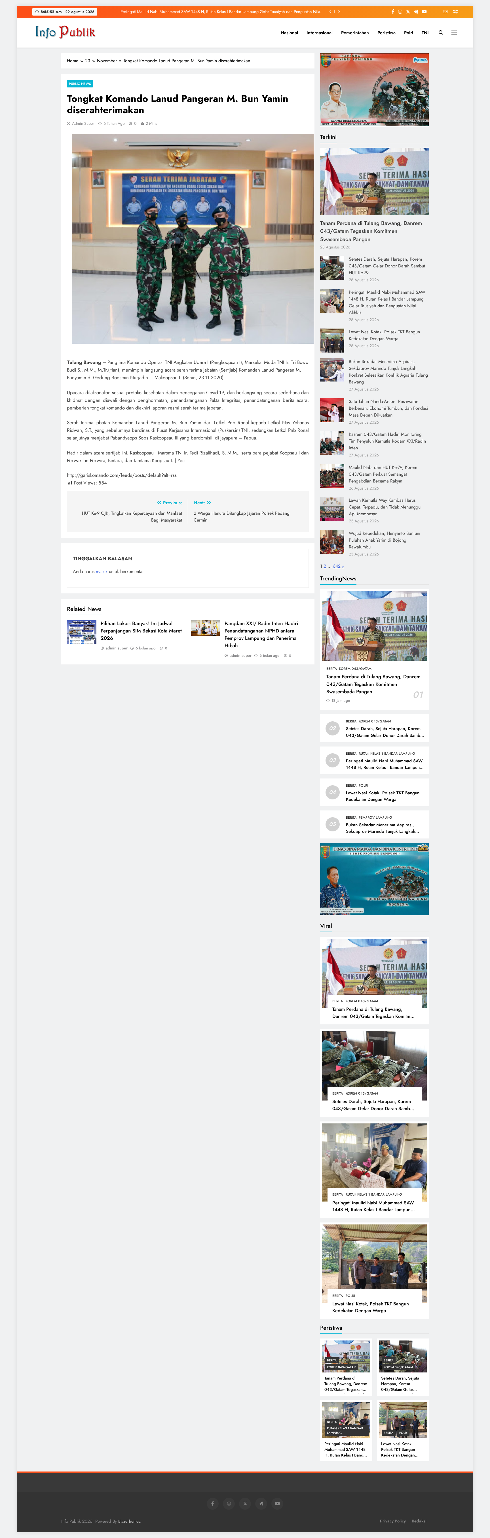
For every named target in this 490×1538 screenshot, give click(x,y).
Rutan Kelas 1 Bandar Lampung (387, 753)
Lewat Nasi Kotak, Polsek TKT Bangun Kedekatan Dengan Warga (266, 11)
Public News (80, 83)
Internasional (320, 32)
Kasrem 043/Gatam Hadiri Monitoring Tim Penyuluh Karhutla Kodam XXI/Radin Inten (387, 441)
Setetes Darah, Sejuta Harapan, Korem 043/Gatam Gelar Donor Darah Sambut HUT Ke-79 (387, 266)
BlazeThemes (129, 1521)
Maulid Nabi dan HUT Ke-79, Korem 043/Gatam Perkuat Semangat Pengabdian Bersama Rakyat (383, 474)
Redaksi (419, 1521)
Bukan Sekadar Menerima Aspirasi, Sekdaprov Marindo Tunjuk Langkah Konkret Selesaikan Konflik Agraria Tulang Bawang (388, 371)
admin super (83, 123)
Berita (331, 668)
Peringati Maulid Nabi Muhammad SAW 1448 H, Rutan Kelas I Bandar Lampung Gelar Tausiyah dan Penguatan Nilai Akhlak (387, 302)
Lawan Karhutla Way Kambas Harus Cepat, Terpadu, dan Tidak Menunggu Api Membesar (385, 507)
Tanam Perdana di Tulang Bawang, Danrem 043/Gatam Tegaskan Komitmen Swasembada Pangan (371, 231)
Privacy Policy (393, 1521)
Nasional (289, 32)
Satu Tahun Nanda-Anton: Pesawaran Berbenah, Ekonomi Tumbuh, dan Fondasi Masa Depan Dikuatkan (388, 408)
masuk (101, 571)
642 (337, 566)
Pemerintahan (355, 32)
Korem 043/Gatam (355, 668)
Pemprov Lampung (375, 817)
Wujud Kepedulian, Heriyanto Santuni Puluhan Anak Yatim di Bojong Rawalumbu (384, 540)
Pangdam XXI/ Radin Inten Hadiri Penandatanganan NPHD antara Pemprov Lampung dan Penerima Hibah (261, 634)
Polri (408, 32)
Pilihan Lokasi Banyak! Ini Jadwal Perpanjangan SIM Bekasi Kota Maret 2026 (141, 631)
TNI (425, 32)
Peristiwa (386, 32)
